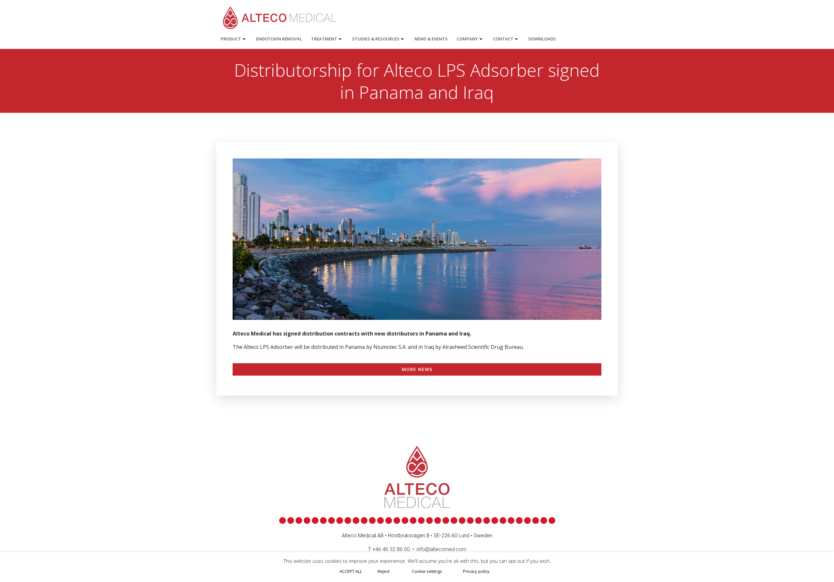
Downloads (542, 39)
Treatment (324, 39)
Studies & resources (375, 39)
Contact (503, 39)
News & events (431, 39)
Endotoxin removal (279, 39)
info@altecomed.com (441, 549)
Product (231, 39)
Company (467, 39)
